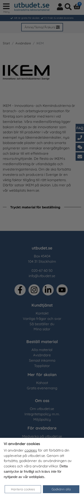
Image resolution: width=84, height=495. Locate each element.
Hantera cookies (23, 489)
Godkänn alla (61, 489)
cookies (30, 450)
